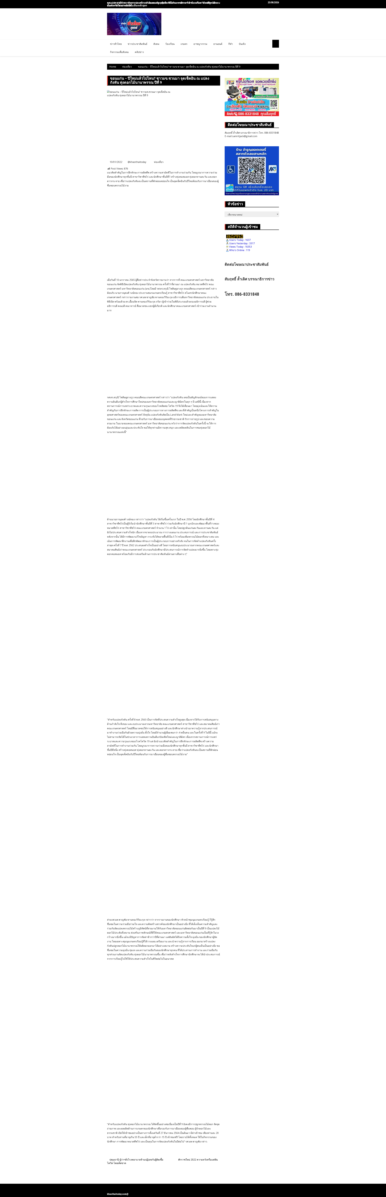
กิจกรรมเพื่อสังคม (119, 52)
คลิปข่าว (139, 52)
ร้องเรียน (170, 44)
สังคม (156, 44)
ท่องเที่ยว (158, 162)
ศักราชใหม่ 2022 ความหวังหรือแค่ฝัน (198, 1159)
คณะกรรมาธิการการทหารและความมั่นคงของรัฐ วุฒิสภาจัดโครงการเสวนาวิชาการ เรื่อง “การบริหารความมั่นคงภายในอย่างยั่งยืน (163, 4)
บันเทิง (242, 44)
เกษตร (184, 44)
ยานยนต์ (217, 44)
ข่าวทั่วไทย (116, 44)
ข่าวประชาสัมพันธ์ (137, 44)
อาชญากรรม (200, 44)
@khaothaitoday (137, 162)
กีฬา (230, 44)
